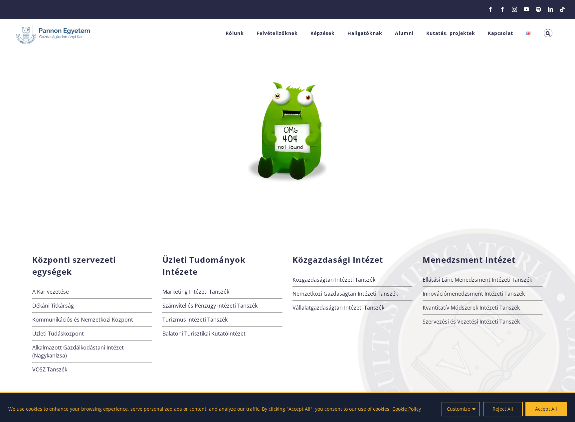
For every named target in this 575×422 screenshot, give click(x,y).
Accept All (546, 409)
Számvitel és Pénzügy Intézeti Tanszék (210, 305)
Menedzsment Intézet (469, 259)
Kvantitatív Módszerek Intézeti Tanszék (471, 307)
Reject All (502, 409)
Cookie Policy (406, 409)
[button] (548, 33)
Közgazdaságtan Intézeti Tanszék (333, 279)
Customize (458, 409)
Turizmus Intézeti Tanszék (195, 319)
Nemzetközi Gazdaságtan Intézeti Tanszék (345, 293)
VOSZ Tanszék (49, 369)
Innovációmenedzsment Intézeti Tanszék (474, 293)
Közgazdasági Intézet (337, 259)
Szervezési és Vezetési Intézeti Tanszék (471, 321)
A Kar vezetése (50, 291)
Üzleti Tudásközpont (58, 333)
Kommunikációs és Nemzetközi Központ (82, 319)
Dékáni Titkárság (53, 305)
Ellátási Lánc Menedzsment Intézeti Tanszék (477, 279)
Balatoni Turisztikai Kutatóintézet (204, 333)
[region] (287, 407)
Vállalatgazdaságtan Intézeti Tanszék (338, 307)
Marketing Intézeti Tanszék (195, 291)
